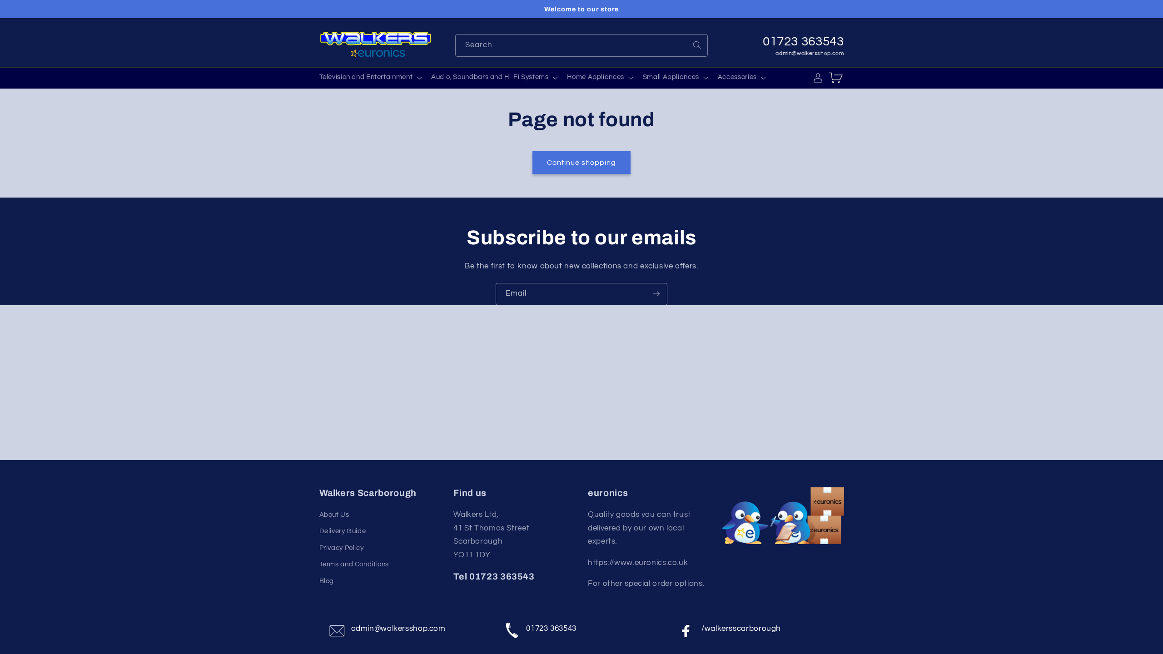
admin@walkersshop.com (809, 53)
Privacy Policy (341, 548)
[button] (369, 78)
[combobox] (582, 45)
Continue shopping (581, 162)
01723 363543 (551, 628)
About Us (334, 514)
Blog (326, 581)
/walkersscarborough (741, 628)
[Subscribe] (656, 294)
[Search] (696, 45)
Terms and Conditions (354, 564)
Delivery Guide (342, 531)
